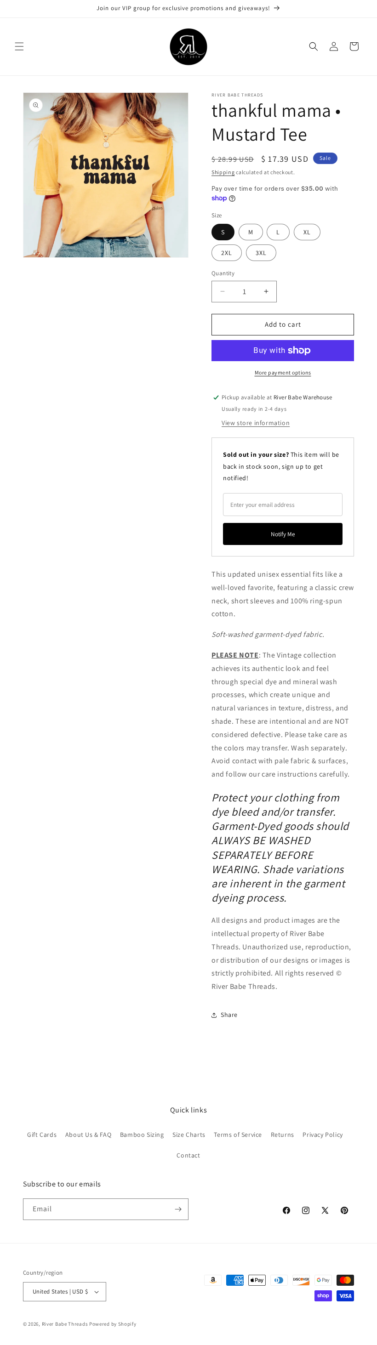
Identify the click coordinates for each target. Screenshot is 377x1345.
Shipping (223, 172)
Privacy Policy (323, 1134)
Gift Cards (42, 1134)
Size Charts (189, 1134)
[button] (19, 46)
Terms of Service (238, 1134)
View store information (256, 423)
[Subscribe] (178, 1209)
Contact (188, 1155)
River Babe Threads (65, 1324)
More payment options (283, 372)
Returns (282, 1134)
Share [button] (229, 1014)
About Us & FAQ (88, 1134)
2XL (226, 253)
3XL (261, 253)
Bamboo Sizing (142, 1134)
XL (307, 232)
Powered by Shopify (113, 1324)
